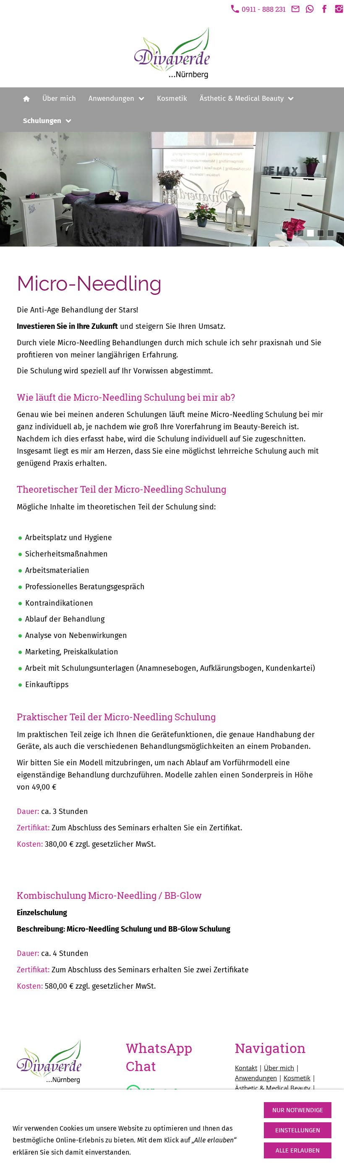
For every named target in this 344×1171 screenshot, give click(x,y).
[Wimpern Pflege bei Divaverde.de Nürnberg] (320, 233)
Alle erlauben (298, 1150)
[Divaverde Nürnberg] (300, 233)
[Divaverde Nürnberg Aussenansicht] (331, 233)
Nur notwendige (297, 1110)
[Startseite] (26, 98)
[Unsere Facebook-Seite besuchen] (324, 9)
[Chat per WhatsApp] (310, 9)
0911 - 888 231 (263, 9)
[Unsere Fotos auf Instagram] (339, 9)
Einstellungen (297, 1130)
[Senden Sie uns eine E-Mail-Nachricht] (295, 9)
